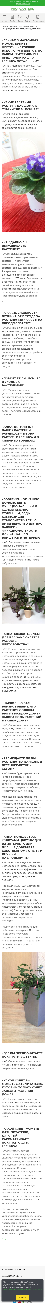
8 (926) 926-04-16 (23, 3)
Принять (22, 1297)
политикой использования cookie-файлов (22, 1289)
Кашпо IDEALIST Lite (10, 1276)
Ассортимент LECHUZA (11, 1269)
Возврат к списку (8, 1239)
